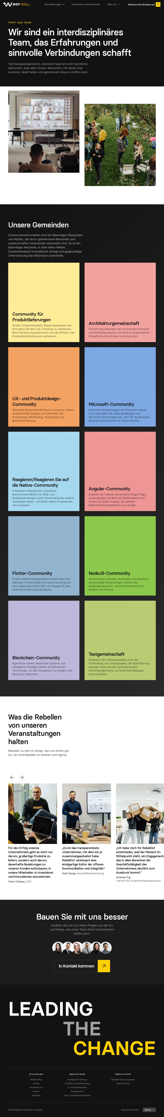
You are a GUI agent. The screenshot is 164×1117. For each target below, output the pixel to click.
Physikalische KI (77, 1091)
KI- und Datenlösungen (77, 1087)
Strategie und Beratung (77, 1079)
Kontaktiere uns (36, 1087)
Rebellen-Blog (36, 1079)
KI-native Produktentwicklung (77, 1083)
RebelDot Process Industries (123, 1079)
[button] (54, 4)
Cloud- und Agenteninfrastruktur (77, 1095)
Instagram (36, 1095)
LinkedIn (36, 1091)
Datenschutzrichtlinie (130, 1110)
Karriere (36, 1083)
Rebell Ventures (123, 1083)
